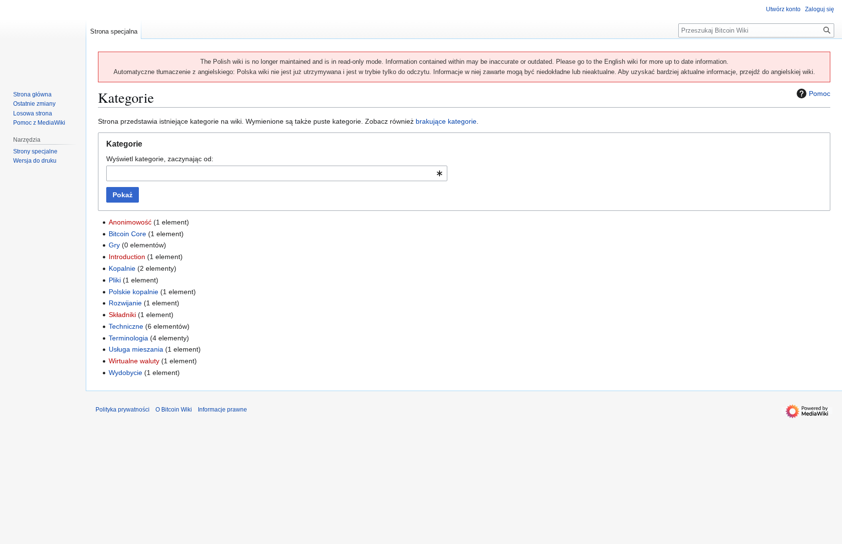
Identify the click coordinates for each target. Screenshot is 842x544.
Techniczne (126, 326)
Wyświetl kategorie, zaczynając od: (159, 159)
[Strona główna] (43, 39)
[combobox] (276, 173)
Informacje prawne (222, 409)
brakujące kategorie (446, 121)
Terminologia (128, 338)
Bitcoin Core (127, 234)
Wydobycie (125, 372)
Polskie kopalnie (133, 292)
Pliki (115, 280)
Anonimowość (130, 222)
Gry (114, 245)
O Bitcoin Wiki (173, 409)
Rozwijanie (125, 303)
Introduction (127, 257)
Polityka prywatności (123, 409)
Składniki (122, 315)
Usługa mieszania (136, 349)
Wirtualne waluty (134, 361)
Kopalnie (122, 268)
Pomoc (819, 93)
